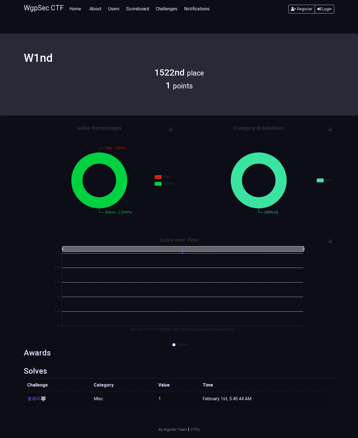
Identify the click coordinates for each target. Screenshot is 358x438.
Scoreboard (137, 8)
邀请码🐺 (36, 398)
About (96, 8)
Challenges (166, 8)
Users (113, 8)
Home (75, 8)
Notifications (196, 8)
